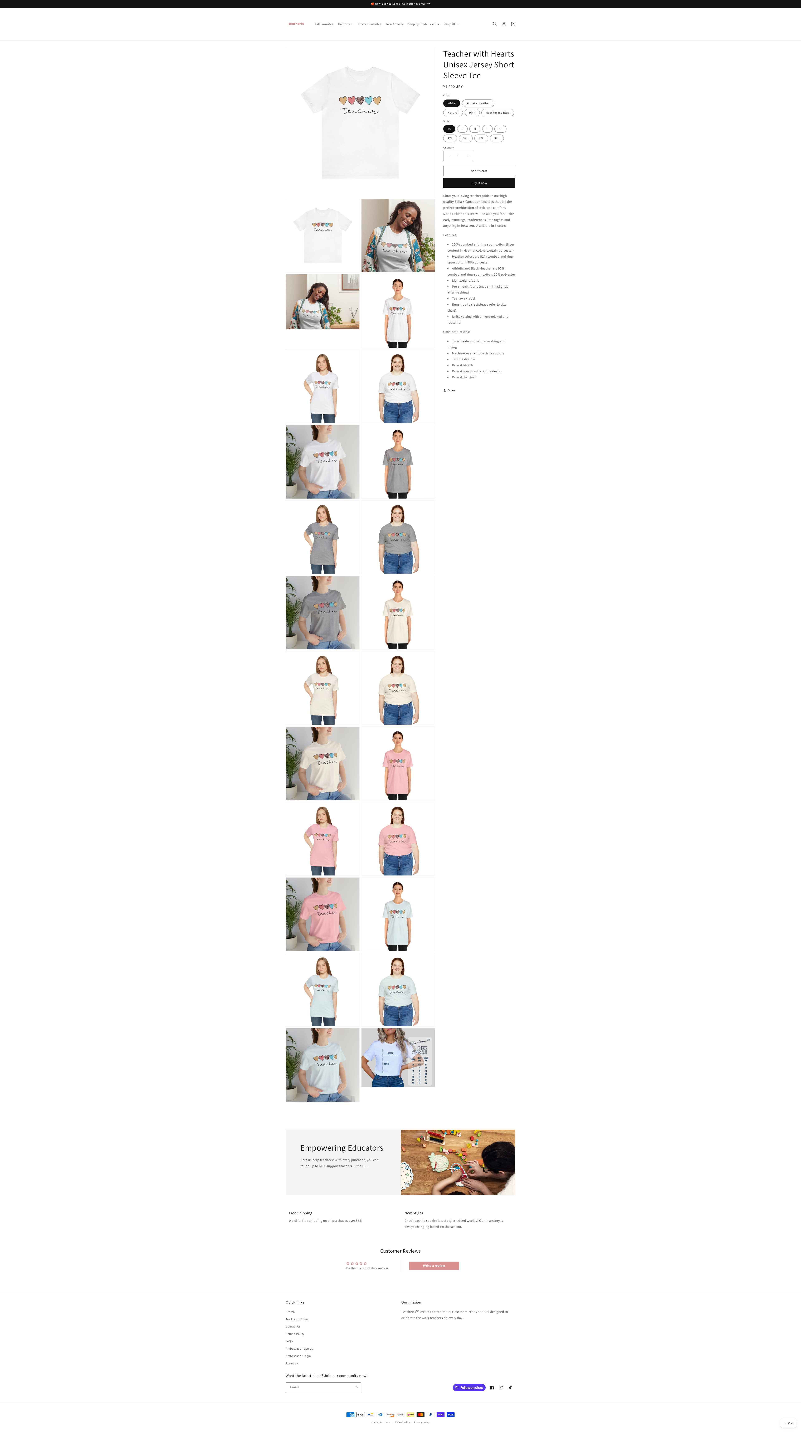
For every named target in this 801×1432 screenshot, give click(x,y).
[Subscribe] (356, 1387)
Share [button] (452, 390)
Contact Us (293, 1326)
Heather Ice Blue (498, 112)
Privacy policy (422, 1422)
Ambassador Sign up (300, 1348)
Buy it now (479, 183)
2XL (450, 138)
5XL (496, 138)
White (452, 103)
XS (449, 129)
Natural (453, 112)
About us (292, 1363)
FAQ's (289, 1341)
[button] (423, 24)
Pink (472, 112)
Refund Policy (295, 1334)
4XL (481, 138)
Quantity (448, 147)
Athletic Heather (478, 103)
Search (290, 1312)
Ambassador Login (298, 1356)
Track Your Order (297, 1319)
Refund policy (402, 1422)
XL (500, 129)
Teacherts (385, 1422)
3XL (465, 138)
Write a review (434, 1265)
